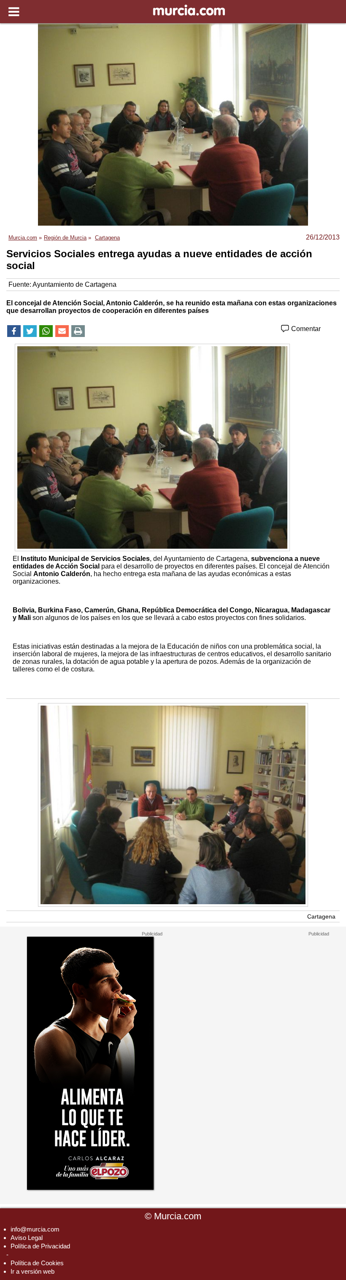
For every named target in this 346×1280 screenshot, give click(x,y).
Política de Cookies (37, 1263)
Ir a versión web (32, 1271)
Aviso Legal (27, 1237)
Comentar (305, 328)
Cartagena (321, 916)
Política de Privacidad (40, 1246)
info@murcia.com (35, 1229)
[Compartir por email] (62, 331)
